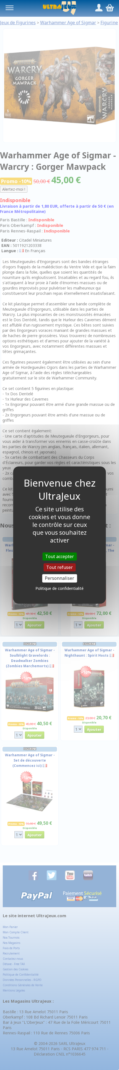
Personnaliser (59, 578)
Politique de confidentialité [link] (59, 588)
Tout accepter (59, 556)
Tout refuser (59, 567)
